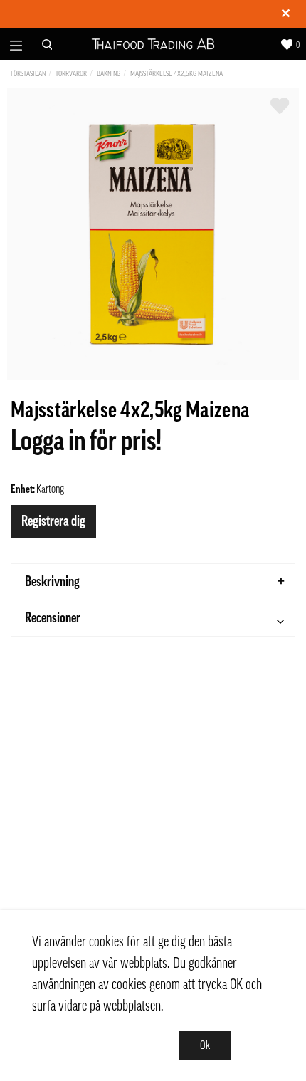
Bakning (108, 74)
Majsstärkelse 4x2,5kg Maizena (176, 74)
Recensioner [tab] (52, 618)
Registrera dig (53, 521)
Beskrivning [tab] (52, 582)
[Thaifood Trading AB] (153, 44)
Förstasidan (28, 74)
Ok (205, 1045)
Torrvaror (71, 74)
